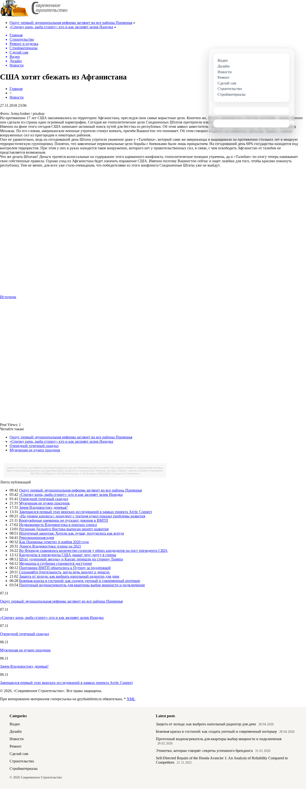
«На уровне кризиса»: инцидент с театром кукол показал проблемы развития (82, 516)
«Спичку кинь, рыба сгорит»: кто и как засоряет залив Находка (61, 27)
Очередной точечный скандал (34, 446)
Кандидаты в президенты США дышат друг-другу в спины (67, 555)
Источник (8, 297)
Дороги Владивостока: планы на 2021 (50, 546)
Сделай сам (19, 754)
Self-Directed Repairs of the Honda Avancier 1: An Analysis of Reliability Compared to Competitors (85, 473)
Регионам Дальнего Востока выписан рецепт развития (64, 529)
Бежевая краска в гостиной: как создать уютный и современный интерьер (121, 467)
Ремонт (16, 746)
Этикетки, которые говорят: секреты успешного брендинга (129, 470)
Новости (17, 97)
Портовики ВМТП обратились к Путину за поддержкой (65, 568)
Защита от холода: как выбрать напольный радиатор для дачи (42, 467)
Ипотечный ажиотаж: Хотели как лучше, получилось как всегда (71, 533)
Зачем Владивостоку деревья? (43, 507)
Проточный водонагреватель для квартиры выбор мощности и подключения (50, 470)
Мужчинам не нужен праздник (35, 450)
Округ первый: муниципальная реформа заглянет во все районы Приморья (71, 23)
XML (131, 699)
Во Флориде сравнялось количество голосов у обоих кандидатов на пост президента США (93, 550)
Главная (16, 89)
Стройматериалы (24, 769)
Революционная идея (36, 538)
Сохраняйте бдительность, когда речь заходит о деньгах (64, 572)
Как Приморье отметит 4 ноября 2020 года (54, 542)
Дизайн (16, 731)
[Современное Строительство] (33, 15)
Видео (15, 724)
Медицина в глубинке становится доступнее (55, 563)
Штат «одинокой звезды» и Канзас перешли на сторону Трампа (71, 559)
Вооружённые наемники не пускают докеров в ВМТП (63, 520)
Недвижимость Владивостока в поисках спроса (58, 525)
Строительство (22, 761)
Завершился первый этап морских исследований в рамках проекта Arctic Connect (85, 512)
